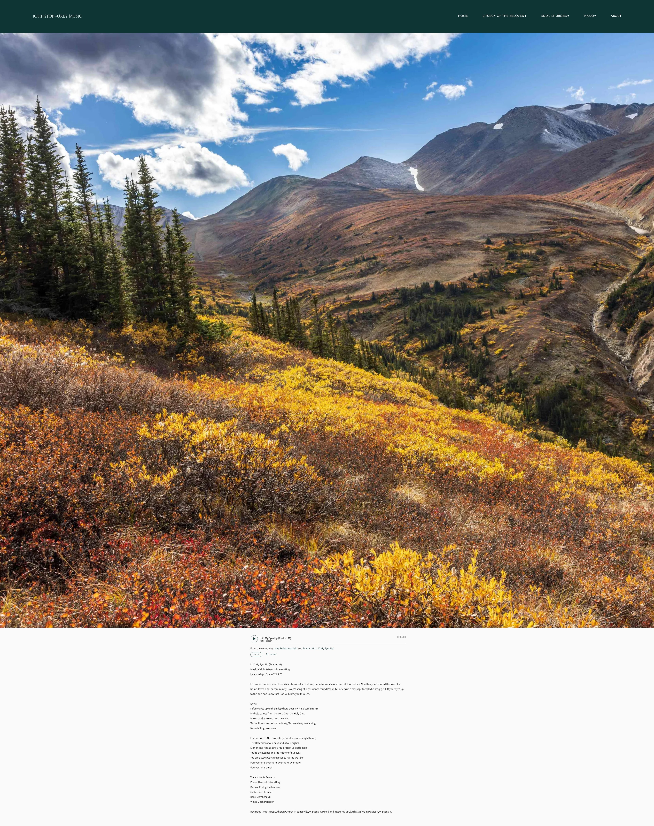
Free (256, 654)
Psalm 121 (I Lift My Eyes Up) (318, 648)
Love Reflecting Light (285, 648)
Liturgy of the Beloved (503, 16)
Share (273, 654)
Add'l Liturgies (554, 16)
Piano (589, 16)
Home (463, 16)
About (616, 16)
